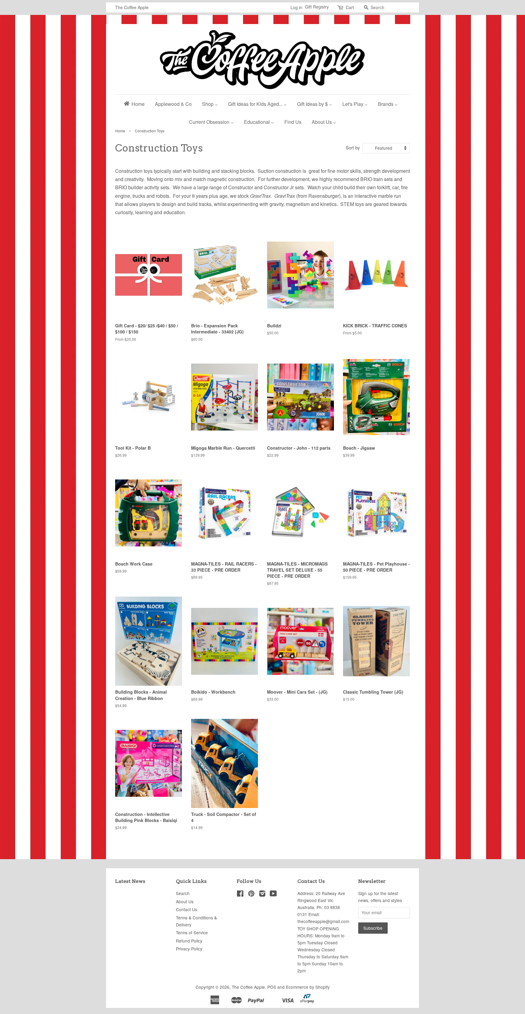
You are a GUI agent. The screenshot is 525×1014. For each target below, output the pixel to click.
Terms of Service (192, 932)
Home (120, 130)
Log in (296, 7)
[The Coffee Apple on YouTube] (273, 894)
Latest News (130, 881)
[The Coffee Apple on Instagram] (262, 894)
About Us (185, 901)
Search (183, 893)
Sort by (353, 147)
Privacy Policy (189, 949)
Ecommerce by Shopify (308, 987)
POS (271, 987)
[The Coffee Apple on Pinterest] (251, 894)
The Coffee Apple (248, 987)
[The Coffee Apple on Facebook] (240, 894)
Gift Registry (317, 7)
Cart (350, 7)
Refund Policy (189, 941)
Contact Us (186, 909)
